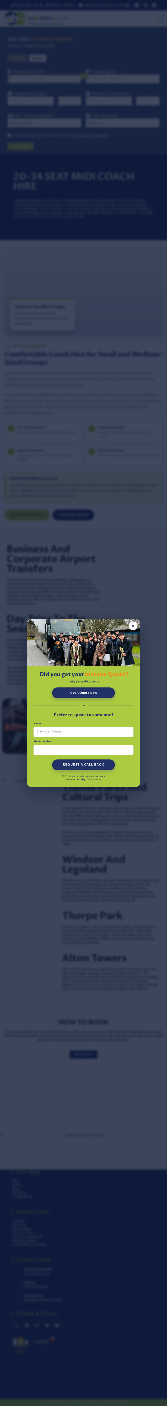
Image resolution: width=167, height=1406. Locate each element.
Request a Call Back (83, 764)
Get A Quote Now (83, 693)
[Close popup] (133, 626)
